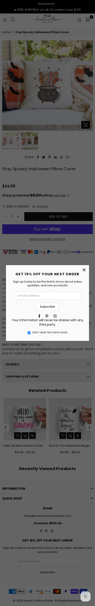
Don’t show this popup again (49, 332)
